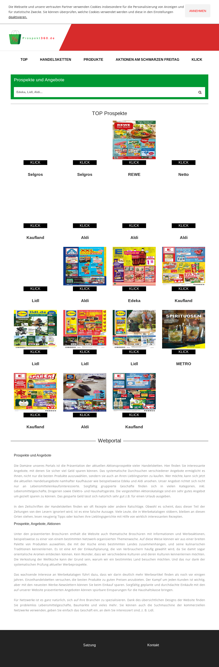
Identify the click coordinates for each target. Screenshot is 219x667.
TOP (24, 59)
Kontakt (153, 645)
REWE (134, 174)
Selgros (35, 174)
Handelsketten (55, 59)
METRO (183, 364)
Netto (183, 174)
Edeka (134, 300)
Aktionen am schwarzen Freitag (147, 59)
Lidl (35, 300)
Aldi (85, 237)
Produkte (93, 59)
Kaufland (35, 237)
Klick (197, 59)
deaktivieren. (18, 17)
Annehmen (197, 11)
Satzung (89, 645)
